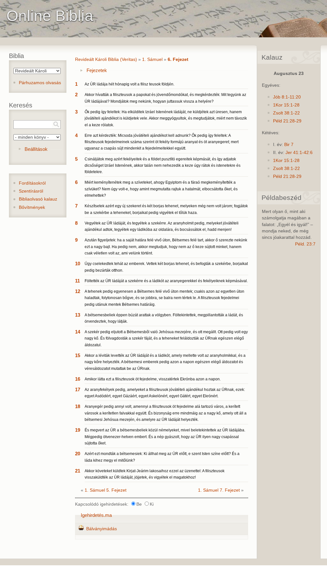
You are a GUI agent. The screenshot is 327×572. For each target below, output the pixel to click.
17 (77, 389)
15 (77, 355)
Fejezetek (97, 70)
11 (77, 280)
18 (77, 406)
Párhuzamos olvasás (40, 82)
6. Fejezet (178, 59)
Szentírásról (31, 191)
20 (77, 453)
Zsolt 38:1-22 (286, 113)
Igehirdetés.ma (96, 515)
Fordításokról (32, 183)
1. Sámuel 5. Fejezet (105, 490)
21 (77, 470)
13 (77, 315)
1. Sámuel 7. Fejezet (219, 490)
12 (77, 291)
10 (77, 263)
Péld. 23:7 (305, 244)
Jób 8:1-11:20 (287, 97)
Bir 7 (288, 144)
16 (77, 379)
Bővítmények (32, 207)
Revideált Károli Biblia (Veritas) (106, 59)
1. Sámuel (152, 59)
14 (77, 331)
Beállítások (36, 149)
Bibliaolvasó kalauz (38, 199)
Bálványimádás (101, 528)
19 (77, 430)
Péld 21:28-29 (287, 121)
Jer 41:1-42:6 (299, 152)
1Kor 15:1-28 (286, 105)
